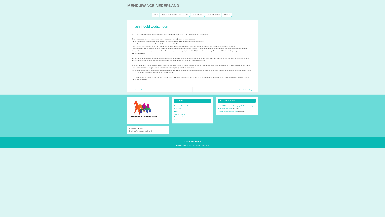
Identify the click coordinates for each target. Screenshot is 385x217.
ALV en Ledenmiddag (246, 90)
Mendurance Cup (179, 117)
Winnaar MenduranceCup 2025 (228, 111)
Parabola (196, 145)
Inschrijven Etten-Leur (139, 90)
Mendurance (178, 109)
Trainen (176, 111)
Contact (176, 120)
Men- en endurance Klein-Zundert (184, 106)
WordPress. (204, 145)
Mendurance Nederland (153, 5)
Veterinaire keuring (179, 114)
